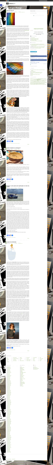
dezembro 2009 (9, 411)
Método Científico (22, 360)
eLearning (27, 358)
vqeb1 (11, 149)
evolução (38, 81)
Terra (17, 0)
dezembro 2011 (9, 392)
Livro (7, 360)
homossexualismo (12, 143)
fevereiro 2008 (9, 427)
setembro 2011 (9, 394)
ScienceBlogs (17, 463)
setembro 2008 (9, 423)
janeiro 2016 (9, 367)
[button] (1, 5)
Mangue (10, 181)
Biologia (21, 357)
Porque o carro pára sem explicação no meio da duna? (18, 186)
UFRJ (40, 84)
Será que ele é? (10, 10)
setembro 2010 (9, 404)
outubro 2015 (9, 368)
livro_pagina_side (33, 71)
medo (35, 82)
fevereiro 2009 (9, 419)
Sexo (38, 84)
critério (34, 80)
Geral (18, 149)
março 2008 (9, 426)
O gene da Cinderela (11, 241)
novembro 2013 (9, 375)
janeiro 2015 (9, 371)
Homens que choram (26, 30)
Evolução (8, 359)
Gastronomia (14, 359)
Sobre (32, 75)
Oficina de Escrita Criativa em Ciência (35, 74)
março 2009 (9, 418)
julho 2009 (9, 415)
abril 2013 (9, 379)
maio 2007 (9, 433)
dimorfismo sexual (8, 143)
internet (34, 82)
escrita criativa (31, 81)
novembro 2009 (9, 412)
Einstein (41, 80)
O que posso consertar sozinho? (35, 38)
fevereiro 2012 (9, 390)
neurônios (41, 82)
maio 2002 (9, 449)
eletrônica (9, 237)
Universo (15, 0)
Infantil (34, 359)
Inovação (41, 359)
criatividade (31, 80)
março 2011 (9, 399)
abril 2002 (9, 450)
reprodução (31, 84)
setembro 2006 (9, 439)
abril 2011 (9, 398)
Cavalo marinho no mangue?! (14, 147)
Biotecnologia (28, 357)
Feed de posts (35, 367)
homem (45, 81)
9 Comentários (15, 243)
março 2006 (9, 441)
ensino (43, 80)
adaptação (31, 78)
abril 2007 (9, 434)
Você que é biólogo (37, 62)
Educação (21, 358)
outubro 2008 (9, 422)
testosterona (18, 143)
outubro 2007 (9, 429)
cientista (35, 79)
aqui (21, 313)
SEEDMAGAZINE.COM (21, 463)
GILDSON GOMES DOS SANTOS (35, 44)
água (44, 84)
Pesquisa (44, 82)
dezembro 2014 (9, 372)
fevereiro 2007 (9, 435)
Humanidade (21, 0)
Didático (7, 358)
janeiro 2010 (9, 410)
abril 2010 (9, 408)
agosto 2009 (9, 414)
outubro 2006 (9, 438)
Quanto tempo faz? (42, 44)
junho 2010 (9, 406)
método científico (38, 82)
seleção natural (35, 84)
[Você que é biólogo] (33, 62)
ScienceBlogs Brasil (11, 0)
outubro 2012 (9, 384)
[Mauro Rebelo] (30, 64)
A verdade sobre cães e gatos (41, 58)
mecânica (12, 237)
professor (37, 83)
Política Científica (28, 360)
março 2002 (9, 451)
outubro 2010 (9, 403)
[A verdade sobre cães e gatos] (34, 58)
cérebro (36, 80)
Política (35, 83)
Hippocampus (8, 181)
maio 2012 (9, 388)
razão (44, 83)
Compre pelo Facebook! (38, 28)
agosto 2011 (9, 395)
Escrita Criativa (41, 358)
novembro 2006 (9, 437)
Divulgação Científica (15, 358)
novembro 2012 (9, 383)
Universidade (42, 84)
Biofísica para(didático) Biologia (34, 39)
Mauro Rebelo (32, 57)
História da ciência (28, 359)
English (34, 358)
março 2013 (9, 380)
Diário (40, 357)
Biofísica (43, 78)
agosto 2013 (9, 376)
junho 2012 (9, 387)
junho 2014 (9, 373)
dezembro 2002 (9, 447)
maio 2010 (9, 407)
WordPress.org (35, 369)
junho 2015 (9, 369)
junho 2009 (9, 416)
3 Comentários (15, 149)
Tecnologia (8, 361)
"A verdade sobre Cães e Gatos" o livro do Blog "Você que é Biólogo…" (38, 70)
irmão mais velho (15, 143)
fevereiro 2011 (9, 400)
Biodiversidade (15, 357)
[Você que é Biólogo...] (15, 8)
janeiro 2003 (9, 446)
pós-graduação (41, 83)
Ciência (7, 237)
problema (14, 237)
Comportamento (19, 243)
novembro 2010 (9, 402)
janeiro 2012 (9, 391)
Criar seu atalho (35, 63)
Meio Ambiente (15, 360)
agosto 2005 (9, 443)
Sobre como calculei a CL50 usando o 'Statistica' (38, 47)
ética (45, 84)
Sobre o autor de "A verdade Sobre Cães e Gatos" (36, 72)
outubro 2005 (9, 442)
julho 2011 (9, 396)
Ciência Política (33, 37)
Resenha (34, 360)
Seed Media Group (14, 463)
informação (31, 82)
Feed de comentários (36, 368)
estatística (35, 81)
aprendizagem (40, 78)
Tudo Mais (24, 0)
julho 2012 (9, 386)
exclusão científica (41, 81)
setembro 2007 (9, 430)
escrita (45, 80)
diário (38, 80)
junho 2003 (9, 445)
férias (10, 237)
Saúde (40, 360)
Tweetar (28, 144)
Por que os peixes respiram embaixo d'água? (40, 46)
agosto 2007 (9, 431)
